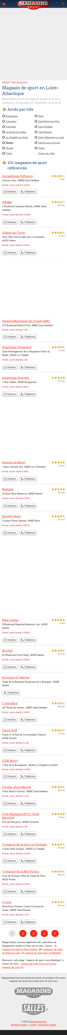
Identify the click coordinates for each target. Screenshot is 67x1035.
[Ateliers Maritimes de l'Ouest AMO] (33, 325)
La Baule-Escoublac (16, 132)
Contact (33, 1025)
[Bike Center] (33, 626)
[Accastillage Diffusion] (33, 180)
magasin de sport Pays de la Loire (38, 963)
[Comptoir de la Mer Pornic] (33, 878)
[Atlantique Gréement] (33, 353)
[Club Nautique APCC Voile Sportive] (33, 820)
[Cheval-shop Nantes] (33, 792)
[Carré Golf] (33, 737)
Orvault (9, 148)
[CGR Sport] (33, 765)
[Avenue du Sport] (33, 467)
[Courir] (33, 908)
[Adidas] (33, 208)
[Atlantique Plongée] (33, 382)
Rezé (40, 116)
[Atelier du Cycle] (33, 239)
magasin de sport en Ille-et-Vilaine (19, 949)
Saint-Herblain (45, 126)
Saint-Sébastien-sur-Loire (51, 137)
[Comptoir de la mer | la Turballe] (33, 849)
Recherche (63, 4)
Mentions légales (19, 1025)
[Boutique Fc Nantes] (33, 682)
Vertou (41, 148)
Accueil (4, 4)
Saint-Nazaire (45, 132)
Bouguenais (12, 116)
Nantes (9, 142)
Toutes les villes (46, 153)
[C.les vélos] (33, 708)
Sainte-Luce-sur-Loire (49, 142)
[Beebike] (33, 494)
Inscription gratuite (47, 1025)
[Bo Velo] (33, 655)
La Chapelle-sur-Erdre (17, 137)
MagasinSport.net (37, 1021)
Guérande (11, 126)
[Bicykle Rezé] (33, 521)
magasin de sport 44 (12, 967)
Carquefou (11, 121)
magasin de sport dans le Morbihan (43, 953)
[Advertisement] (33, 39)
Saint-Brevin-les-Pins (49, 121)
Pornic (9, 153)
